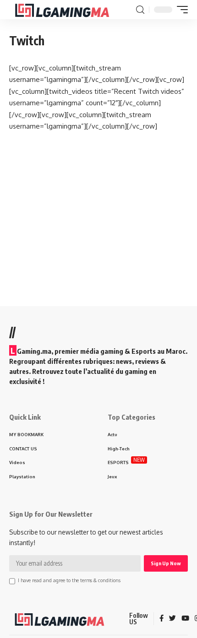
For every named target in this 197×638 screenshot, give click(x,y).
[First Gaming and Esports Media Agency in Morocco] (69, 9)
